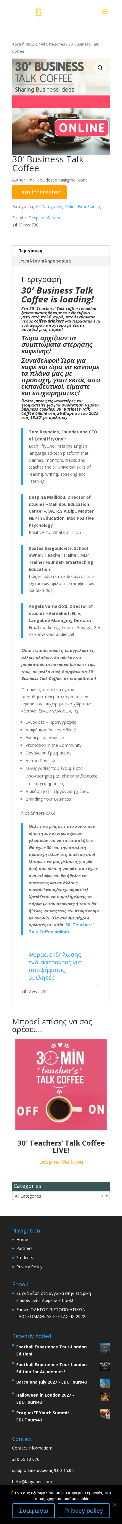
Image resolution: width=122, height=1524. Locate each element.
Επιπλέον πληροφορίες (44, 261)
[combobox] (61, 1196)
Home (22, 1239)
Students (24, 1257)
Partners (24, 1248)
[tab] (61, 251)
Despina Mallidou (45, 218)
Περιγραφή (30, 250)
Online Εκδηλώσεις (83, 206)
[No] (115, 1505)
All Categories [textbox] (59, 1196)
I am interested (39, 192)
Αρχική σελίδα (25, 44)
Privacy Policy (29, 1266)
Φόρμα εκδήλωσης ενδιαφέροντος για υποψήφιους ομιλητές (55, 966)
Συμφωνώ (33, 1510)
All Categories (53, 44)
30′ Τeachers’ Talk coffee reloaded (62, 308)
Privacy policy (83, 1510)
